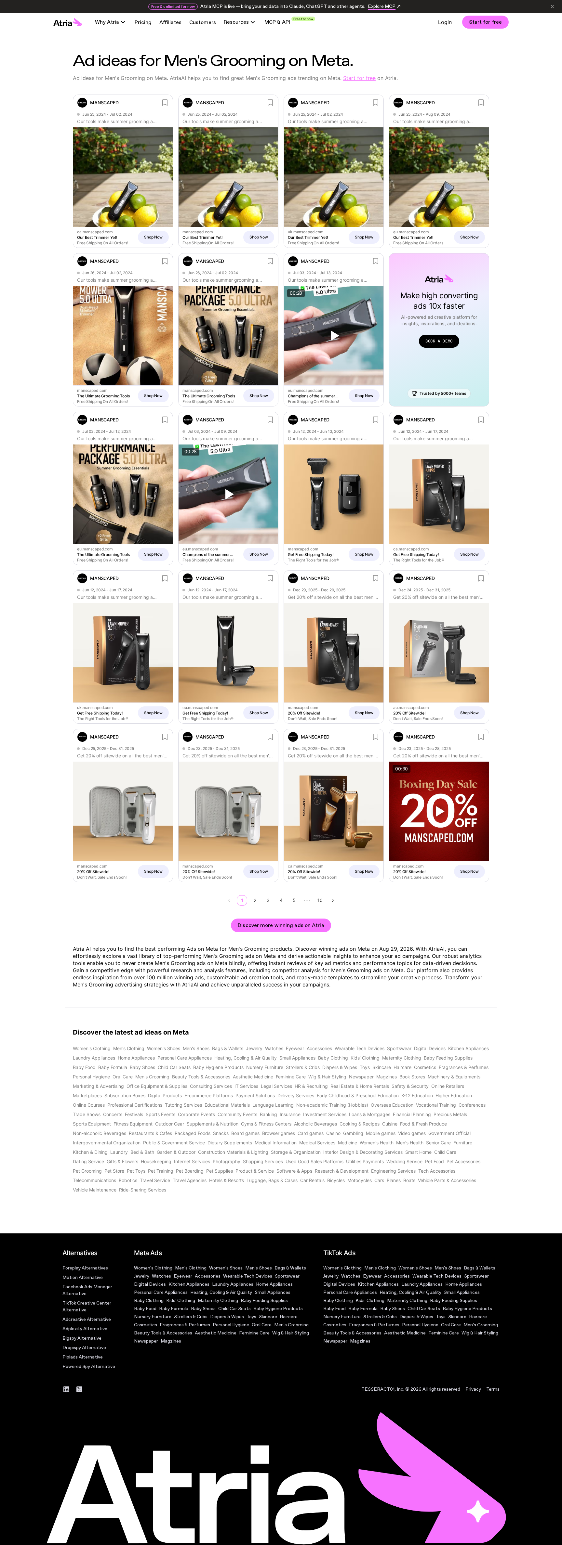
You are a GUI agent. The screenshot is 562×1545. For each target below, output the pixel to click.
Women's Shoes (226, 1268)
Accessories (208, 1276)
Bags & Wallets (290, 1268)
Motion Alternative (82, 1277)
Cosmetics (145, 1325)
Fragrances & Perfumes (185, 1325)
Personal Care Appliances (161, 1292)
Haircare (289, 1317)
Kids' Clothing (180, 1300)
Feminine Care (254, 1333)
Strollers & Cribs (190, 1317)
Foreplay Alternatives (85, 1268)
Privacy (473, 1389)
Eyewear (183, 1276)
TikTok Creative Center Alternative (86, 1306)
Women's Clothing (153, 1268)
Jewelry (141, 1276)
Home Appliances (274, 1284)
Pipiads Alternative (82, 1357)
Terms (493, 1389)
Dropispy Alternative (84, 1347)
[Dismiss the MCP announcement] (552, 6)
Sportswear (287, 1276)
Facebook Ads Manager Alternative (87, 1290)
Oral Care (262, 1325)
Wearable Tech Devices (247, 1276)
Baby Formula (173, 1308)
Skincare (268, 1317)
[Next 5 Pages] (307, 900)
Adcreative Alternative (86, 1319)
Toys (251, 1317)
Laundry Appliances (232, 1284)
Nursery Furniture (152, 1317)
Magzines (171, 1341)
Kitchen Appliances (188, 1284)
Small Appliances (272, 1292)
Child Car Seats (234, 1308)
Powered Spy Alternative (88, 1366)
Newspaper (146, 1341)
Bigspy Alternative (81, 1338)
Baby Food (145, 1308)
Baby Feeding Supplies (264, 1300)
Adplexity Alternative (84, 1329)
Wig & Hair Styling (290, 1333)
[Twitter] (79, 1389)
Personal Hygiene (231, 1325)
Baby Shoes (203, 1308)
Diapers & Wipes (227, 1317)
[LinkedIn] (66, 1389)
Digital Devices (150, 1284)
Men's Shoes (258, 1268)
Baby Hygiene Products (278, 1308)
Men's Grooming (291, 1325)
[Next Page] (333, 900)
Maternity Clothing (218, 1300)
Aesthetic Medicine (215, 1333)
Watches (161, 1276)
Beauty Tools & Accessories (163, 1333)
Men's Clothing (191, 1268)
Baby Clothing (149, 1300)
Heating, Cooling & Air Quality (221, 1292)
